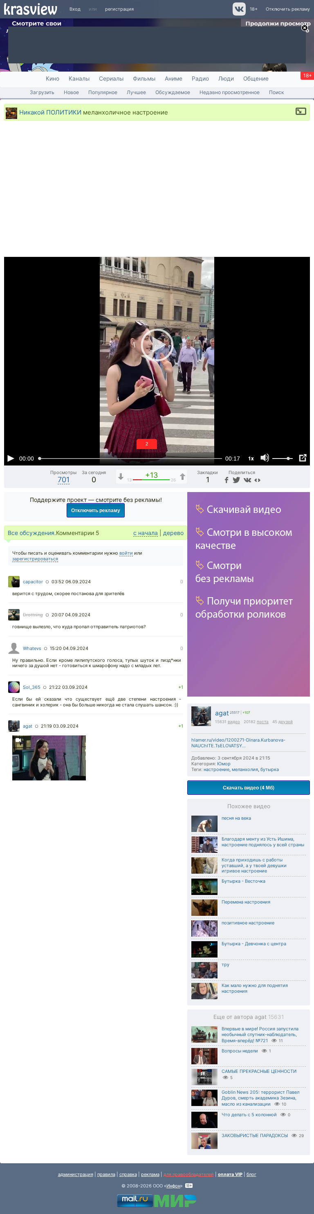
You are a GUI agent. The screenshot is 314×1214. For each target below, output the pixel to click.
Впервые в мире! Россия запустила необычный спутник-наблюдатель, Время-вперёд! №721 (260, 1034)
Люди (226, 78)
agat (222, 713)
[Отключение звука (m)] (265, 458)
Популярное (102, 92)
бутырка (269, 769)
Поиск (276, 92)
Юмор (224, 764)
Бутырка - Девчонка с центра (254, 943)
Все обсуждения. (32, 532)
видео (234, 721)
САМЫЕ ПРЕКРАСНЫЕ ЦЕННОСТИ (259, 1071)
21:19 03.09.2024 (59, 726)
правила (106, 1174)
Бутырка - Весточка (243, 881)
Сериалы (111, 78)
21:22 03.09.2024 (68, 687)
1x (251, 458)
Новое (71, 92)
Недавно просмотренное (230, 92)
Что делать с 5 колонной (249, 1114)
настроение (216, 769)
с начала (145, 532)
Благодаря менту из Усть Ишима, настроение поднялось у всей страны (263, 842)
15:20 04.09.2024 (69, 648)
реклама (150, 1174)
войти (126, 553)
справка (128, 1174)
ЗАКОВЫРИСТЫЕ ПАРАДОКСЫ (255, 1135)
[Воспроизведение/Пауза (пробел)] (11, 458)
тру (225, 964)
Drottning (33, 615)
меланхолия (245, 769)
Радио (200, 78)
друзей (285, 721)
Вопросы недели (240, 1051)
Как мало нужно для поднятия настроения (255, 988)
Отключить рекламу (288, 9)
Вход (75, 9)
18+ (254, 9)
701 (64, 479)
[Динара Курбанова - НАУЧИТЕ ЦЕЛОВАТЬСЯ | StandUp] (49, 758)
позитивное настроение (248, 923)
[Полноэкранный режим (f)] (302, 458)
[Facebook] (225, 479)
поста (263, 721)
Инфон (173, 1186)
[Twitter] (235, 479)
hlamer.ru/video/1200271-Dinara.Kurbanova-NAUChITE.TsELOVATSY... (238, 743)
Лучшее (136, 92)
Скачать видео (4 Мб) (248, 787)
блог (251, 1174)
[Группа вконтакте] (238, 14)
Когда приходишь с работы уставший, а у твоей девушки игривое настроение (254, 865)
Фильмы (144, 78)
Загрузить (42, 92)
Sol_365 (31, 687)
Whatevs (32, 648)
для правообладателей (189, 1174)
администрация (75, 1174)
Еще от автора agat (248, 1017)
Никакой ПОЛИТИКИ (50, 112)
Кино (52, 78)
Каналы (79, 78)
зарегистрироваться (35, 559)
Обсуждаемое (172, 92)
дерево (173, 532)
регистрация (119, 9)
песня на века (236, 818)
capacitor (33, 582)
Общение (256, 78)
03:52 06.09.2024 (71, 582)
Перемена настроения (246, 902)
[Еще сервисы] (257, 479)
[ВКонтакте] (246, 479)
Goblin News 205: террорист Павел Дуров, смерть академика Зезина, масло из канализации (260, 1098)
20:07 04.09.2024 (71, 615)
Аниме (173, 78)
